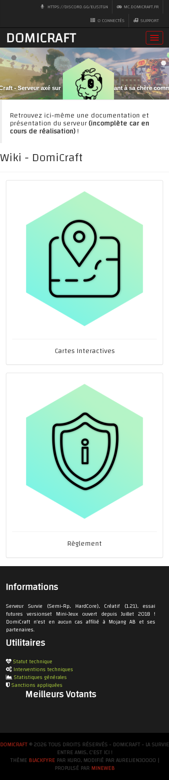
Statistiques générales (40, 677)
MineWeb (103, 768)
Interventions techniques (43, 669)
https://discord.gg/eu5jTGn (77, 6)
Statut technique (32, 662)
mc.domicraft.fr (141, 6)
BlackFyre (42, 760)
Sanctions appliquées (36, 685)
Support (149, 20)
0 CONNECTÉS (110, 20)
